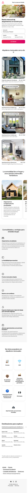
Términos (16, 485)
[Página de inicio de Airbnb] (3, 2)
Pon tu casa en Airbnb (18, 2)
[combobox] (13, 32)
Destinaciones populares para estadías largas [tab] (13, 427)
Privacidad (10, 485)
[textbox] (7, 37)
